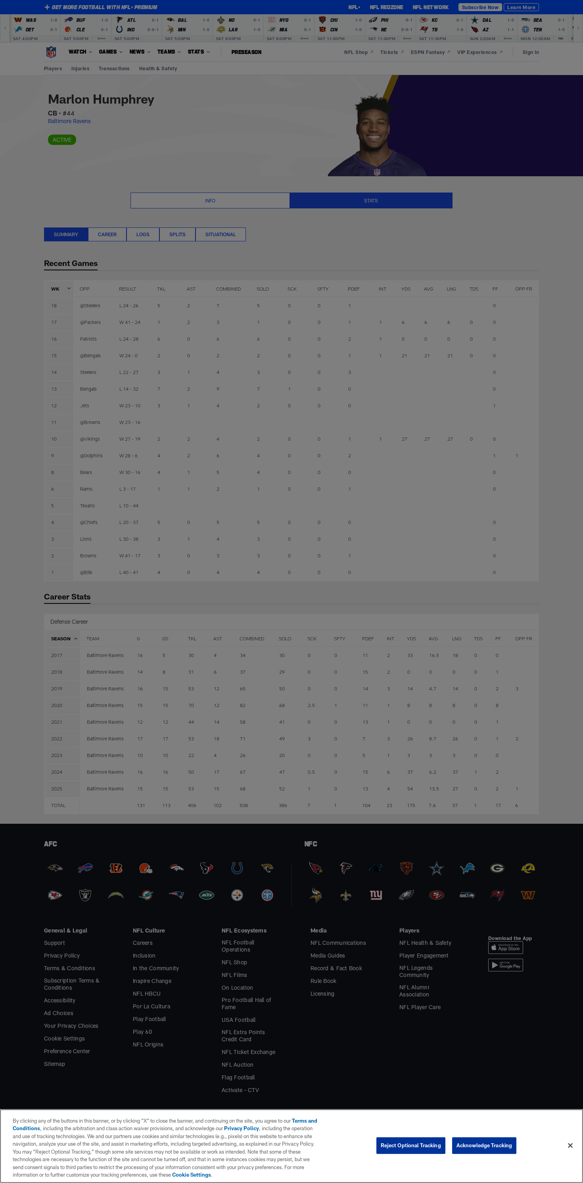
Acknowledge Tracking (484, 1145)
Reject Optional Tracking (411, 1145)
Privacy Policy (241, 1128)
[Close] (570, 1145)
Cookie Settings (191, 1174)
